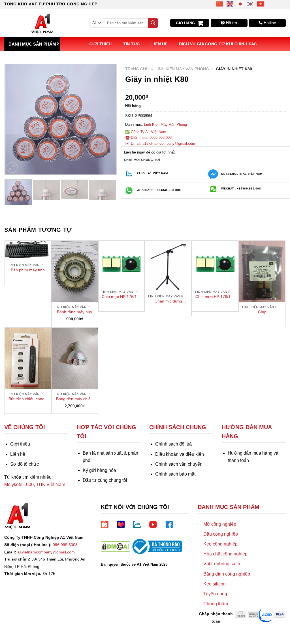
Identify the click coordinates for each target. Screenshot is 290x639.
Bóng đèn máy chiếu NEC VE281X (74, 399)
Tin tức (131, 44)
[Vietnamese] (261, 3)
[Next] (107, 119)
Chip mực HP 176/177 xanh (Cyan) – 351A (121, 296)
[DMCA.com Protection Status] (115, 546)
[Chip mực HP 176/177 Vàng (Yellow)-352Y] (215, 264)
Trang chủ (137, 69)
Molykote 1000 (19, 484)
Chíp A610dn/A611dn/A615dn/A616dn (262, 312)
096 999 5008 (65, 544)
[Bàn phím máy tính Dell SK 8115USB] (28, 250)
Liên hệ (160, 44)
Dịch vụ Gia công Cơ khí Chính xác (218, 44)
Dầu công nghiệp (220, 534)
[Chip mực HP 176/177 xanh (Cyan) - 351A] (122, 264)
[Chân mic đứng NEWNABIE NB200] (168, 266)
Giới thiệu (100, 44)
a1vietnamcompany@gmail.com (46, 552)
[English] (230, 3)
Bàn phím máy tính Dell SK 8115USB (28, 270)
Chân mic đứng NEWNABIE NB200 (168, 301)
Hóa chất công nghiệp (225, 553)
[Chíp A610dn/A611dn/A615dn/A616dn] (262, 271)
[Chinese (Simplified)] (220, 3)
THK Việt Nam (50, 484)
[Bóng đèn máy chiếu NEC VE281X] (75, 358)
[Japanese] (240, 3)
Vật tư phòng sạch (221, 563)
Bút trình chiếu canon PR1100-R (27, 399)
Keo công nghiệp (220, 544)
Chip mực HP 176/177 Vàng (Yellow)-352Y (215, 296)
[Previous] (14, 119)
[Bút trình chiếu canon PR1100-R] (28, 358)
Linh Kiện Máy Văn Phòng (182, 69)
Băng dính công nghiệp (226, 574)
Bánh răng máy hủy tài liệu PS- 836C (74, 312)
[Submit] (153, 23)
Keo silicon (214, 584)
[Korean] (250, 3)
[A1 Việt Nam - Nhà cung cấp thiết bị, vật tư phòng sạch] (42, 23)
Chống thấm (215, 603)
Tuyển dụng (215, 593)
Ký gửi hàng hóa (99, 470)
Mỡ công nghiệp (219, 524)
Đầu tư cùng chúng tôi (105, 480)
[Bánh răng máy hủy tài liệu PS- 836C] (75, 271)
